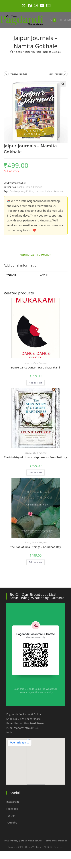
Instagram (12, 801)
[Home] (11, 51)
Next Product (55, 73)
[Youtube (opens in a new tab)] (42, 6)
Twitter (10, 815)
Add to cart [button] (35, 382)
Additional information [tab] (35, 254)
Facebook (12, 808)
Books (20, 186)
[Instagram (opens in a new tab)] (36, 6)
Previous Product (18, 73)
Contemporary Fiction (21, 191)
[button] (63, 84)
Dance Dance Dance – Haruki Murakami (35, 367)
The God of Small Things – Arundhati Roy (35, 547)
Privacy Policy (11, 840)
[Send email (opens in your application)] (47, 6)
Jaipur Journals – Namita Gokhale (43, 51)
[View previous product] (6, 73)
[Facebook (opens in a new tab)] (30, 6)
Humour (39, 191)
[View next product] (65, 73)
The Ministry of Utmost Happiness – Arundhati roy (35, 457)
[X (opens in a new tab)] (24, 6)
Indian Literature (54, 191)
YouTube (11, 822)
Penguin (37, 186)
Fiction (28, 186)
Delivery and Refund (31, 840)
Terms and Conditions (56, 840)
